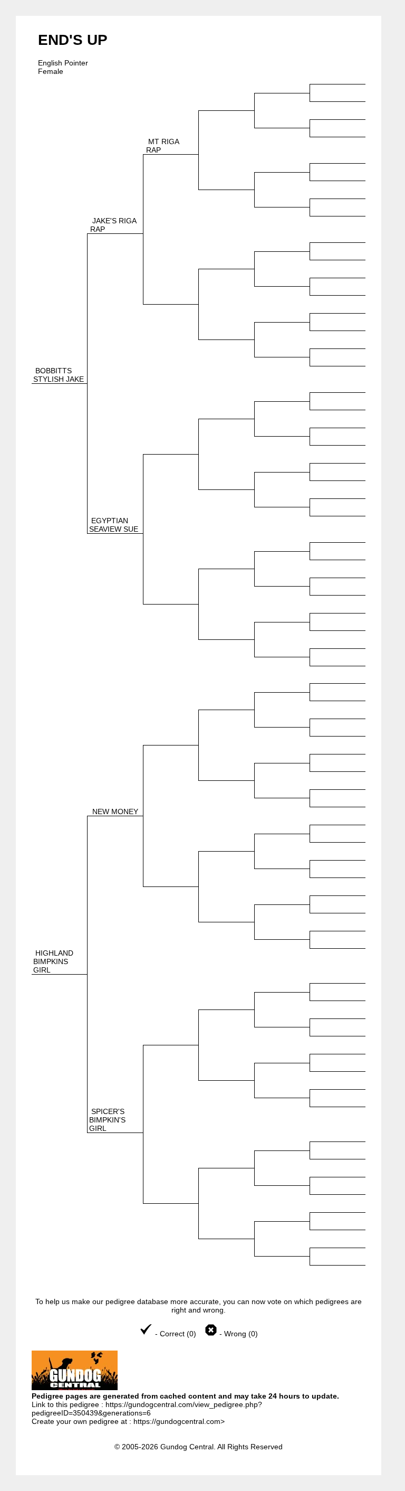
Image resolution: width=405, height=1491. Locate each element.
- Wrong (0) (237, 1333)
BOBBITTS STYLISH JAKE (58, 374)
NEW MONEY (115, 811)
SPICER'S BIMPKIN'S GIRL (107, 1120)
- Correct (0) (175, 1333)
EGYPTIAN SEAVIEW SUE (113, 524)
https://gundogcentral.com (176, 1421)
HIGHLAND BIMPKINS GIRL (53, 961)
